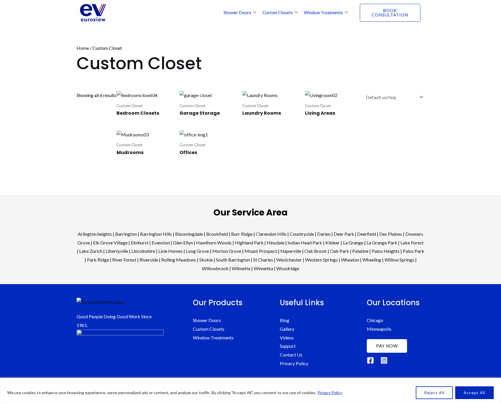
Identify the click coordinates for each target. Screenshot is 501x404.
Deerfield (366, 234)
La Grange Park (381, 242)
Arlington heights (95, 234)
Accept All (474, 392)
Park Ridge (98, 259)
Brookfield (217, 234)
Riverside (148, 259)
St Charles (263, 259)
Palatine (360, 251)
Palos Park (413, 251)
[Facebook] (370, 360)
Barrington (126, 234)
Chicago (375, 320)
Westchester (289, 259)
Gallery (287, 329)
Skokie (206, 259)
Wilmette (241, 268)
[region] (250, 391)
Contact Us (291, 354)
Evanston (161, 242)
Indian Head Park (305, 242)
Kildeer (332, 242)
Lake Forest (412, 242)
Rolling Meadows (178, 259)
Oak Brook (315, 251)
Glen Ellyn (183, 242)
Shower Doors (237, 12)
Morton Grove (226, 251)
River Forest (124, 259)
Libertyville (117, 251)
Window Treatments (323, 12)
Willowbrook (215, 268)
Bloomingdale (189, 234)
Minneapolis (379, 329)
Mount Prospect (260, 251)
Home (83, 48)
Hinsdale (275, 242)
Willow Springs (399, 259)
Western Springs (321, 259)
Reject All (434, 392)
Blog (284, 320)
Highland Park (249, 242)
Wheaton (350, 259)
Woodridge (287, 268)
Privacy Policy (329, 392)
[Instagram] (384, 360)
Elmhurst (139, 242)
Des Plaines (390, 234)
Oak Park (339, 251)
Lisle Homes (170, 251)
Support (288, 346)
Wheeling (371, 259)
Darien (324, 234)
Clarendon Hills (271, 234)
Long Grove (197, 251)
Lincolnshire (143, 251)
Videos (287, 337)
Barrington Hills (156, 234)
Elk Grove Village (110, 242)
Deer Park (344, 234)
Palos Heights (386, 251)
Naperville (290, 251)
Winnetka (263, 268)
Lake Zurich (90, 251)
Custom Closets (277, 12)
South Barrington (233, 259)
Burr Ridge (242, 234)
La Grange (353, 242)
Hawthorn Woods (214, 242)
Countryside (302, 234)
